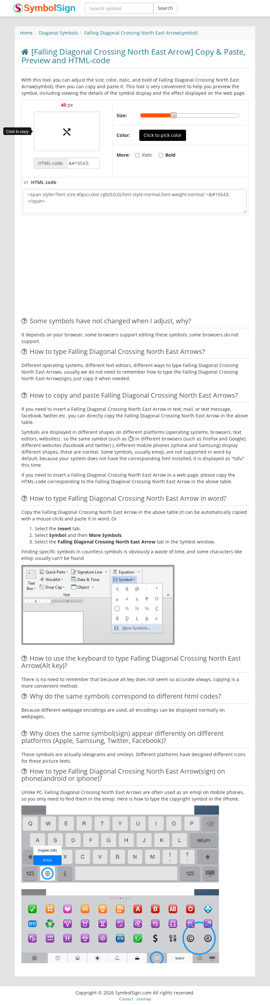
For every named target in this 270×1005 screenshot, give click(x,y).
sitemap (143, 998)
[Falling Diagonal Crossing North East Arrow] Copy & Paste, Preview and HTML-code (133, 56)
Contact (126, 998)
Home (26, 33)
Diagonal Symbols (58, 33)
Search (165, 8)
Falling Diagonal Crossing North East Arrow (141, 33)
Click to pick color (163, 135)
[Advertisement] (76, 268)
